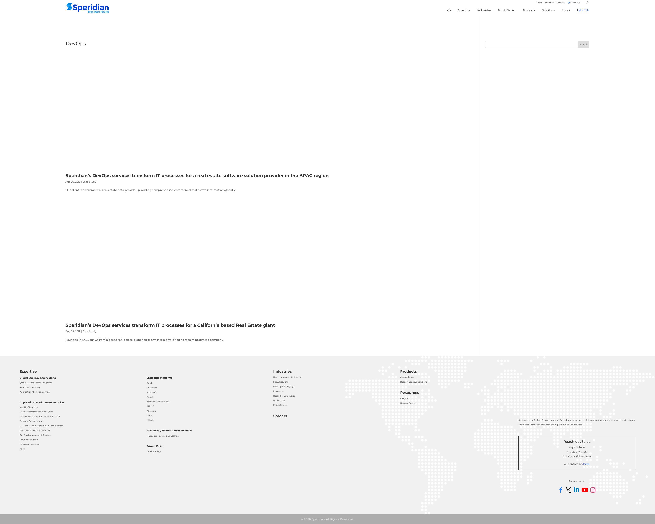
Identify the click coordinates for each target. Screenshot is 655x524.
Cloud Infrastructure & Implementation (40, 416)
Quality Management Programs (36, 382)
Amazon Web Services (158, 401)
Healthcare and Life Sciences (287, 377)
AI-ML (23, 449)
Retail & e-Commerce (284, 396)
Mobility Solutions (29, 407)
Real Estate (279, 400)
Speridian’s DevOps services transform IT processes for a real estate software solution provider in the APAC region (197, 175)
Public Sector (280, 405)
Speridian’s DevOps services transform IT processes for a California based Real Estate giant (170, 325)
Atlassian (151, 411)
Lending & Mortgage (283, 386)
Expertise (28, 371)
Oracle (150, 383)
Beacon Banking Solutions (413, 382)
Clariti (149, 415)
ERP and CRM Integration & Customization (41, 425)
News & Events (407, 403)
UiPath (150, 420)
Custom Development (31, 421)
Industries (282, 371)
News (539, 3)
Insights (549, 3)
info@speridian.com (577, 456)
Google (150, 397)
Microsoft (151, 392)
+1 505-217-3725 (577, 451)
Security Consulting (30, 387)
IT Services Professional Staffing (163, 436)
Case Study (89, 181)
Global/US (575, 3)
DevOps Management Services (35, 435)
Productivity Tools (29, 439)
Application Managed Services (35, 430)
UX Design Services (29, 444)
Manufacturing (280, 382)
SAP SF (150, 406)
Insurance (278, 391)
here (586, 464)
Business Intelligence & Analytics (36, 411)
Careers (560, 3)
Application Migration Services (35, 392)
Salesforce (152, 387)
